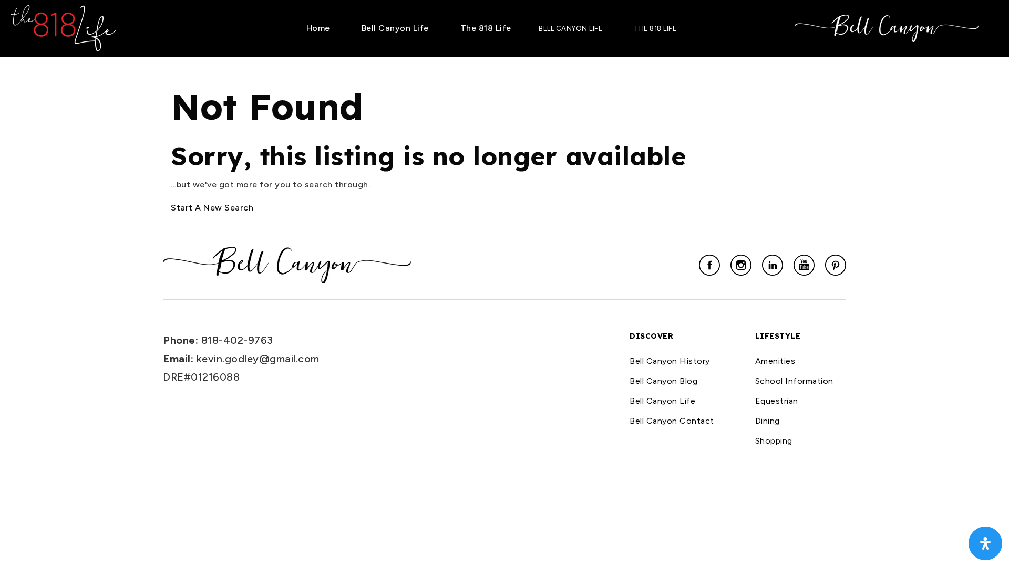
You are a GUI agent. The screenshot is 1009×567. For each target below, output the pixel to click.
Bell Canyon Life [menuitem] (395, 28)
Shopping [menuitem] (773, 441)
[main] (504, 136)
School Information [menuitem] (794, 381)
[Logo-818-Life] (63, 28)
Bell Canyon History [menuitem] (670, 361)
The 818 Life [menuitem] (485, 28)
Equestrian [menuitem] (776, 401)
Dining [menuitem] (767, 421)
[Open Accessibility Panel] (985, 543)
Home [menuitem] (318, 28)
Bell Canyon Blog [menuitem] (663, 381)
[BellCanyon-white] (887, 28)
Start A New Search (212, 208)
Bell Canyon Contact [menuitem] (672, 421)
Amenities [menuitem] (775, 361)
